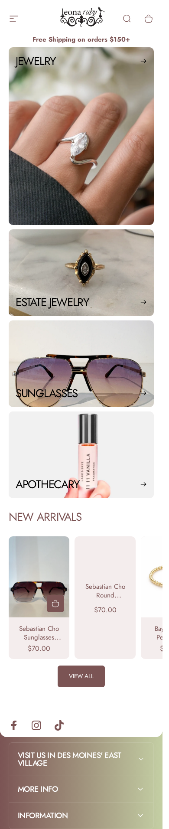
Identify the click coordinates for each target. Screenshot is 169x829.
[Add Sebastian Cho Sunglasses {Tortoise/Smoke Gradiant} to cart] (55, 603)
